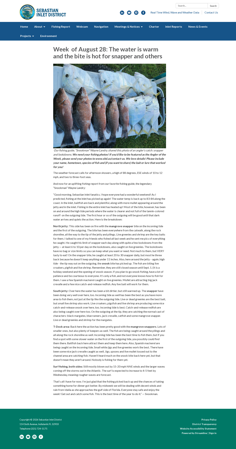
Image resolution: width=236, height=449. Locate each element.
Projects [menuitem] (25, 35)
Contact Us (211, 12)
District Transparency (204, 424)
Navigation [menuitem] (101, 26)
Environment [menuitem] (48, 35)
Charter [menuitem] (154, 26)
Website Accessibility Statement (198, 428)
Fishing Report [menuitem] (60, 26)
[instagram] (136, 13)
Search (213, 5)
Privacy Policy (208, 419)
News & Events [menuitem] (197, 26)
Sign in (212, 433)
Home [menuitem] (24, 26)
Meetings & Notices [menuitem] (127, 26)
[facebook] (143, 13)
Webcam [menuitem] (82, 26)
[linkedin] (122, 13)
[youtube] (129, 13)
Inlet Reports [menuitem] (173, 26)
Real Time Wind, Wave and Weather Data (174, 12)
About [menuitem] (38, 26)
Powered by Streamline (194, 433)
